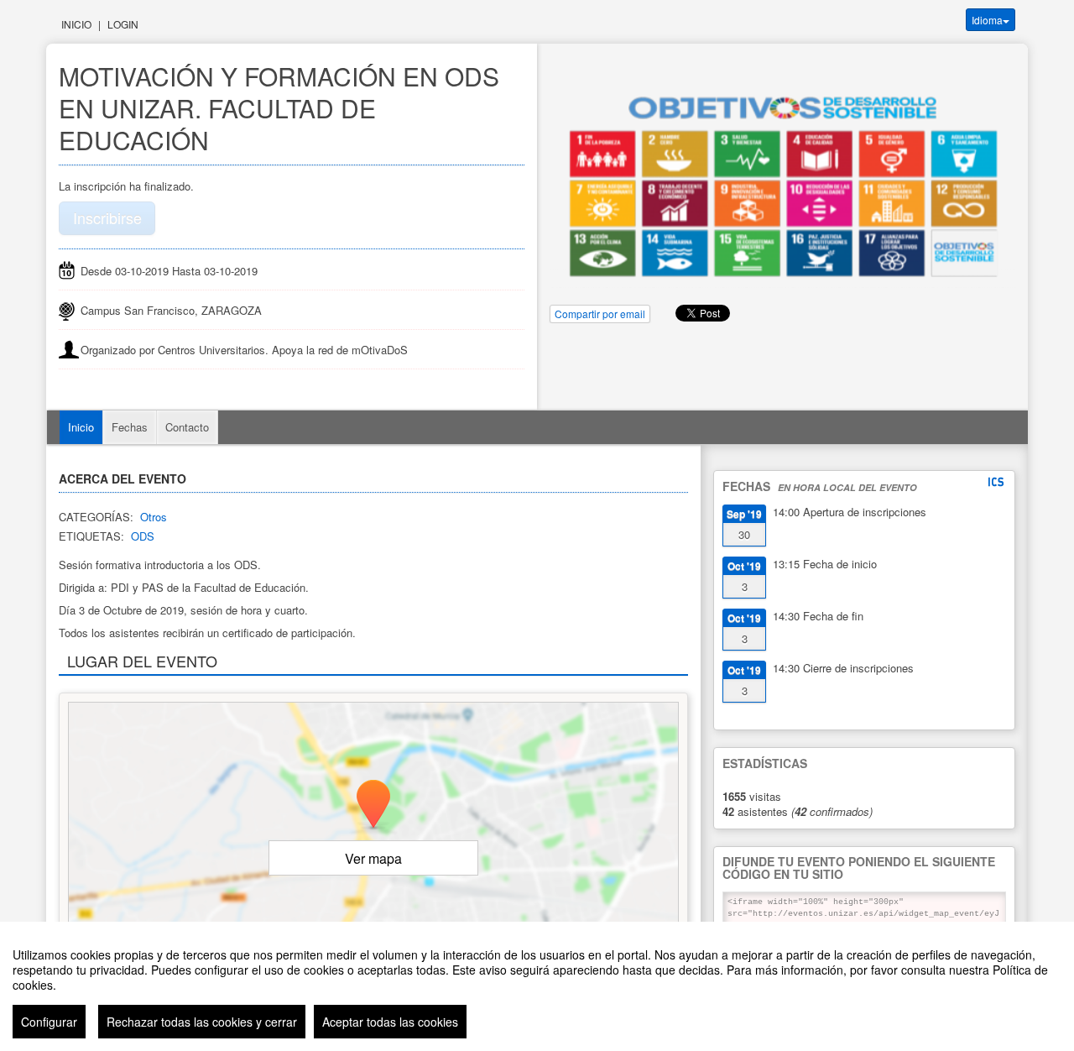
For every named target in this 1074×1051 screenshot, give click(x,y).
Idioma (987, 20)
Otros (153, 517)
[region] (537, 986)
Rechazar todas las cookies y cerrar (202, 1021)
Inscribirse (107, 217)
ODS (142, 536)
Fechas (130, 427)
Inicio (76, 24)
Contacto (187, 427)
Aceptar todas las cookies (390, 1021)
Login (122, 24)
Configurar (49, 1021)
